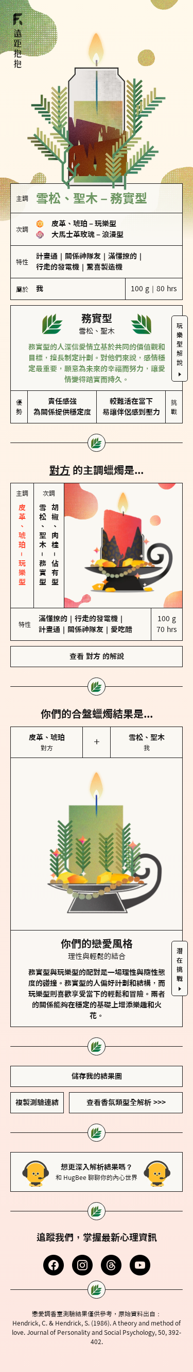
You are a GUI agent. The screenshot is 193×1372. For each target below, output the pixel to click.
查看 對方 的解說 (96, 656)
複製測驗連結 (37, 1102)
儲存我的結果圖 (97, 1076)
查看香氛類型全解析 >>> (126, 1102)
